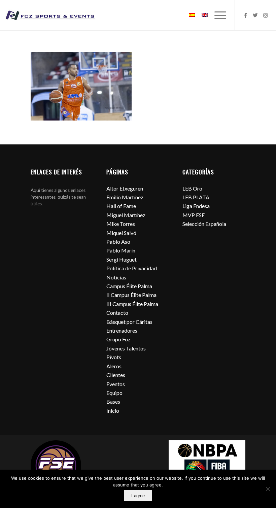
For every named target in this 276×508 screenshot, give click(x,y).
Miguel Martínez (125, 215)
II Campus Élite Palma (131, 295)
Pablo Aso (118, 241)
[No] (267, 488)
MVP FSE (193, 215)
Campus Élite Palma (129, 286)
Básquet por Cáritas (129, 321)
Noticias (116, 277)
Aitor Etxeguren (124, 188)
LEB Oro (192, 188)
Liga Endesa (196, 206)
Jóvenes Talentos (126, 348)
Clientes (115, 375)
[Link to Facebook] (245, 15)
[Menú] (217, 15)
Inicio (112, 410)
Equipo (114, 393)
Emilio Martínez (124, 197)
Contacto (117, 312)
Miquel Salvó (121, 233)
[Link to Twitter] (255, 15)
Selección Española (204, 224)
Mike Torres (120, 224)
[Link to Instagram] (266, 15)
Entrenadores (121, 330)
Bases (113, 401)
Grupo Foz (118, 339)
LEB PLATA (195, 197)
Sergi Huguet (121, 259)
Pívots (113, 357)
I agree (138, 495)
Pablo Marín (120, 250)
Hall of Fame (121, 206)
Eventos (115, 384)
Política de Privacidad (131, 268)
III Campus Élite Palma (132, 304)
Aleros (114, 366)
